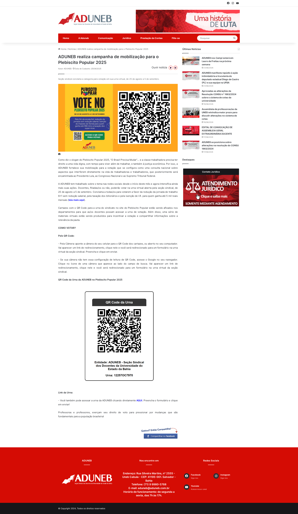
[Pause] (175, 67)
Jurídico (126, 38)
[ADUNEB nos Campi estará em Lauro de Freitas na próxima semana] (190, 60)
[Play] (170, 67)
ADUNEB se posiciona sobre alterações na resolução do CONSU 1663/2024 (220, 145)
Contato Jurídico (211, 171)
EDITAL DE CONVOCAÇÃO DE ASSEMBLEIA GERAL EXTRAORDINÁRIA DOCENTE (217, 130)
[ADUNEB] (85, 19)
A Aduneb (83, 38)
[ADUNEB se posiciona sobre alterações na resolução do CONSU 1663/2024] (190, 145)
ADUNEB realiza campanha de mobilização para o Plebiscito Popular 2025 (113, 49)
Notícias (72, 49)
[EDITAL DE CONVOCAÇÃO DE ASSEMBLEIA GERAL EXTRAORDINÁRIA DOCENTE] (190, 130)
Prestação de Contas (151, 38)
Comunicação (105, 38)
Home (66, 38)
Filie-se (176, 38)
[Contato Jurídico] (211, 190)
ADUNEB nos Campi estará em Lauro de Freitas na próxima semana (217, 61)
